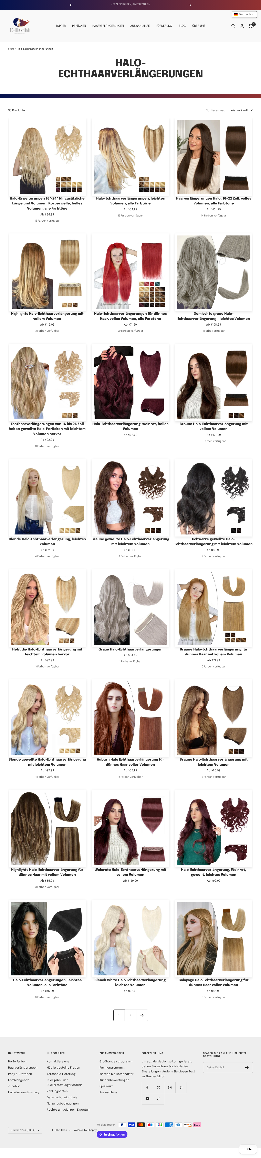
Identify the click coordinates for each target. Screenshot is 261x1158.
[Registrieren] (247, 1067)
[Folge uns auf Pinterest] (181, 1087)
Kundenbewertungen (114, 1080)
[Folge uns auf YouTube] (147, 1098)
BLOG (182, 26)
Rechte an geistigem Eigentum (68, 1109)
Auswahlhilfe (108, 1092)
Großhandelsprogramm (116, 1061)
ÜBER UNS (198, 26)
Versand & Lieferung (61, 1074)
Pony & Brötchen (20, 1074)
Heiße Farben (17, 1061)
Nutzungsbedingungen (63, 1103)
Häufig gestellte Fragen (63, 1067)
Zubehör (14, 1086)
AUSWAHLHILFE (140, 26)
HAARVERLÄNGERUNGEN (108, 26)
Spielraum (106, 1086)
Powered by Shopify (85, 1130)
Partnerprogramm (112, 1067)
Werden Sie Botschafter (117, 1074)
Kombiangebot (18, 1080)
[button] (244, 14)
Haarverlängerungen (23, 1067)
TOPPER (61, 26)
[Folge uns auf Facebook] (147, 1087)
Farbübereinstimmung (23, 1092)
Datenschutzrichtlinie (62, 1097)
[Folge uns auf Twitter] (158, 1087)
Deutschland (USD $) (23, 1130)
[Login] (242, 26)
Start (11, 49)
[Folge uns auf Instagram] (169, 1087)
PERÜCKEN (79, 26)
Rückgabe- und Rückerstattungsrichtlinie (65, 1083)
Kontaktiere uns (58, 1061)
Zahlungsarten (57, 1091)
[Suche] (233, 26)
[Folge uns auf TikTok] (158, 1098)
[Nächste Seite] (142, 1015)
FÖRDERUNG (164, 26)
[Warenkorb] (251, 26)
